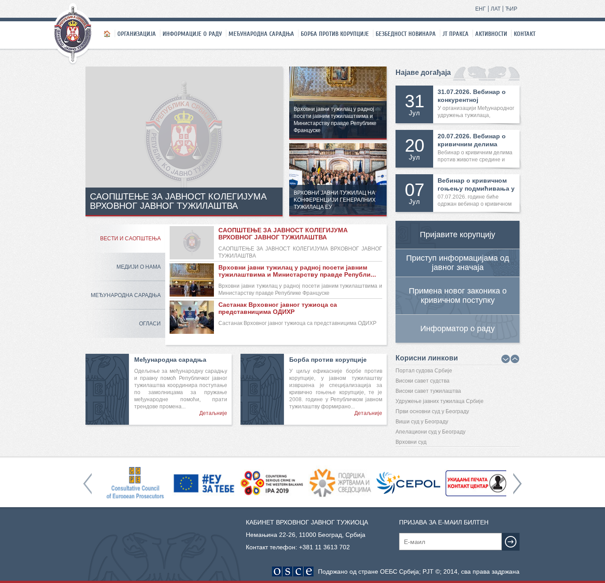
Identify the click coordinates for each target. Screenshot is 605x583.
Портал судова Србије (424, 371)
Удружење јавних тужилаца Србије (440, 401)
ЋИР (511, 9)
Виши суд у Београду (422, 422)
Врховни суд (411, 442)
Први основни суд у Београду (432, 411)
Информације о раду (192, 33)
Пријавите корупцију (457, 234)
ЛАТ (495, 9)
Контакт (524, 33)
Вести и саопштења (130, 238)
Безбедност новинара (406, 33)
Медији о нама (138, 267)
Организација (136, 33)
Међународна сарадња (261, 33)
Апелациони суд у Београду (430, 432)
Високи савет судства (423, 381)
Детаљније (213, 413)
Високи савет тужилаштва (428, 391)
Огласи (150, 324)
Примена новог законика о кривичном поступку (458, 295)
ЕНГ (480, 9)
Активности (491, 33)
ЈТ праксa (455, 33)
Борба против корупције (335, 33)
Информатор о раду (457, 328)
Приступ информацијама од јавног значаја (457, 263)
